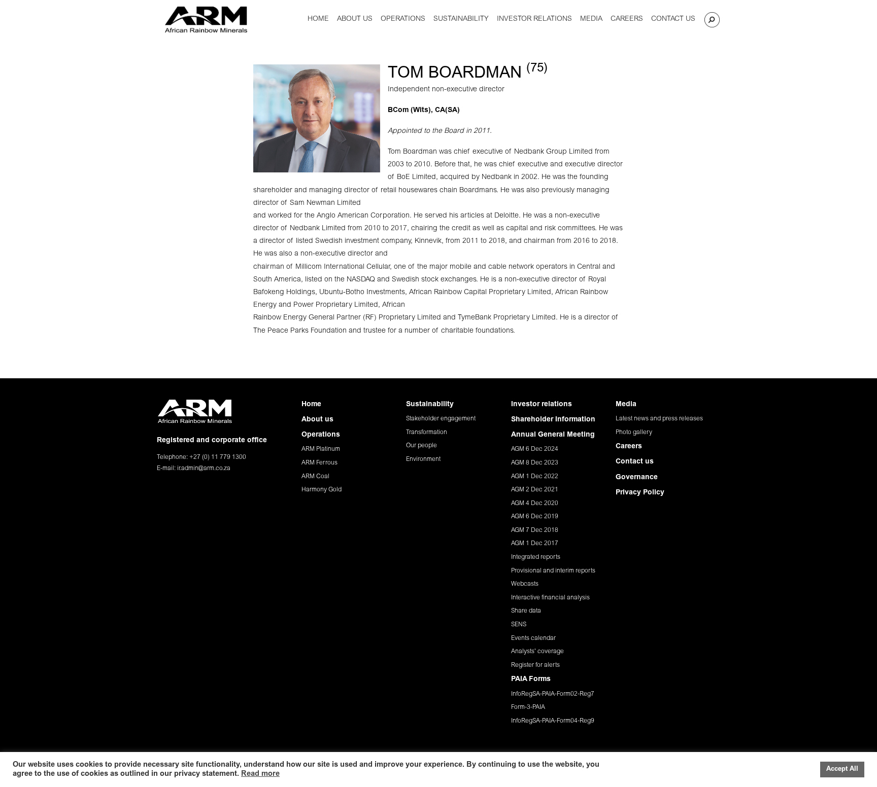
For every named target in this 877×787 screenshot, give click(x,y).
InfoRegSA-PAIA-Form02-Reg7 (552, 694)
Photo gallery (634, 433)
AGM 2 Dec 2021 (534, 490)
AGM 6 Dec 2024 (534, 449)
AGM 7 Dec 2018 (534, 530)
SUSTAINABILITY (461, 19)
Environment (423, 459)
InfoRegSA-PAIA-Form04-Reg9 (552, 721)
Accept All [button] (842, 769)
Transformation (426, 433)
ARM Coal (315, 477)
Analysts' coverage (537, 652)
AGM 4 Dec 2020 (534, 503)
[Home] (206, 19)
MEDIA (591, 19)
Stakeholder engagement (441, 419)
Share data (526, 611)
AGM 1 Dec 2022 (534, 477)
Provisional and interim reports (553, 571)
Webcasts (524, 584)
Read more (260, 774)
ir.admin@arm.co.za (203, 469)
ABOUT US (355, 19)
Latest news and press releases (659, 419)
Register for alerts (535, 665)
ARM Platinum (320, 449)
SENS (518, 625)
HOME (318, 19)
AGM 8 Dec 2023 (534, 463)
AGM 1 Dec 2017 (534, 544)
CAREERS (627, 19)
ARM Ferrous (319, 463)
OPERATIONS (403, 19)
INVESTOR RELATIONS (534, 19)
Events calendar (533, 638)
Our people (421, 446)
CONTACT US (673, 19)
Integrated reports (535, 557)
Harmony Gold (321, 490)
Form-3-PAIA (528, 707)
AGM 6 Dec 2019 (534, 517)
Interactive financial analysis (550, 598)
